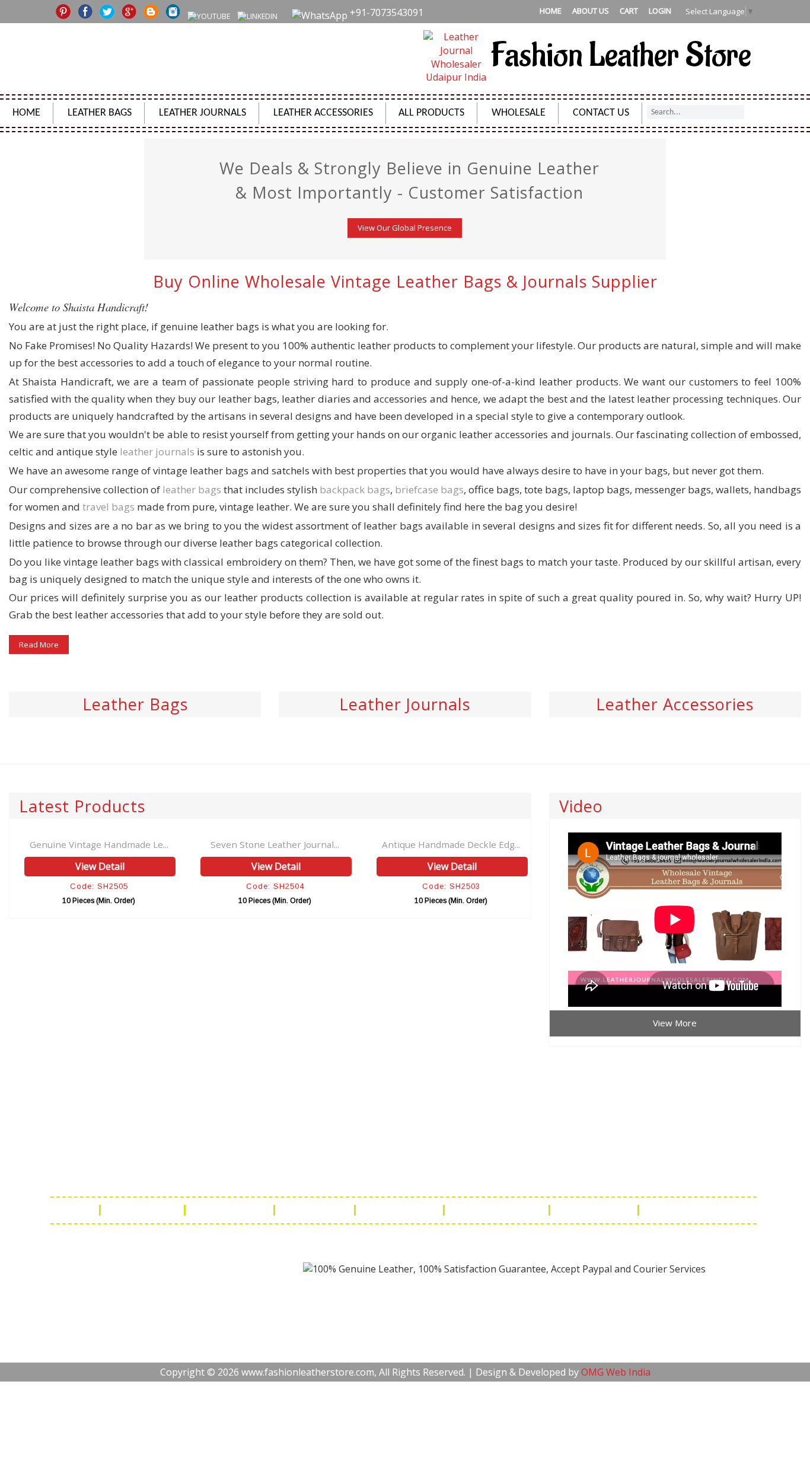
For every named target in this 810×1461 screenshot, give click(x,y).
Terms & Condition (498, 1210)
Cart (629, 10)
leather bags (191, 489)
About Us (590, 10)
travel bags (108, 506)
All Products (431, 113)
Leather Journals (202, 113)
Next (800, 149)
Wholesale (519, 113)
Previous (10, 149)
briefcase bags (429, 489)
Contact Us (601, 113)
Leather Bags (100, 113)
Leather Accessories (323, 113)
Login (660, 10)
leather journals (157, 451)
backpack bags (355, 489)
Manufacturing (595, 1210)
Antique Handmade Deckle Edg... (451, 844)
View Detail (100, 866)
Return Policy (315, 1210)
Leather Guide (143, 1210)
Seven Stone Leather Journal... (275, 844)
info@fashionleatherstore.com (575, 1175)
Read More (39, 644)
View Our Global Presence (405, 227)
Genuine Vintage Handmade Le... (99, 844)
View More (675, 1023)
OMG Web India (615, 1372)
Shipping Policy (230, 1210)
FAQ (81, 1210)
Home (551, 10)
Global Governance (692, 1210)
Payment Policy (400, 1210)
